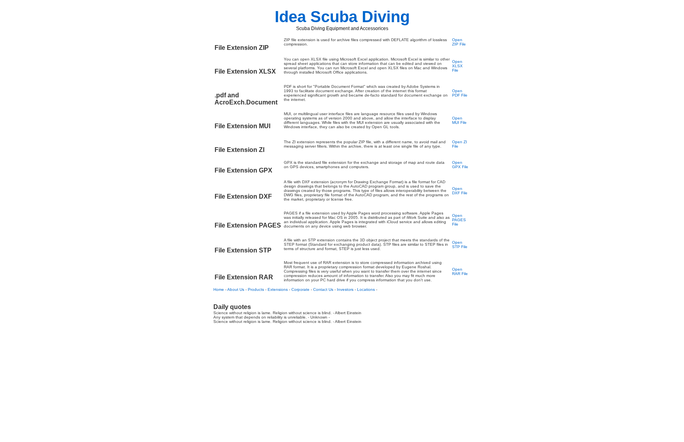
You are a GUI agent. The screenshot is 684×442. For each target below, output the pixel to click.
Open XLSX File (457, 65)
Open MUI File (459, 120)
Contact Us (323, 289)
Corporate (300, 289)
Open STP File (459, 244)
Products (256, 289)
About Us (235, 289)
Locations (366, 289)
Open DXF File (459, 190)
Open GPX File (460, 164)
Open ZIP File (459, 42)
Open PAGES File (459, 219)
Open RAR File (460, 271)
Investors (345, 289)
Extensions (278, 289)
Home (218, 289)
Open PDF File (459, 93)
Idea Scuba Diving (342, 16)
